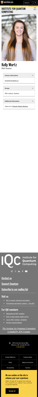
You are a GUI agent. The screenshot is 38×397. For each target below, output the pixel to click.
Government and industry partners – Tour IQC (20, 303)
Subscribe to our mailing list (15, 289)
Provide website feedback (14, 322)
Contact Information (11, 75)
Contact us (7, 278)
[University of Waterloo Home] (7, 3)
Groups (7, 88)
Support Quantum (10, 283)
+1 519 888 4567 (20, 347)
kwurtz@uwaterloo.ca (12, 81)
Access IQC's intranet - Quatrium (16, 320)
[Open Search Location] (35, 3)
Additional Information (12, 101)
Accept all (12, 391)
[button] (28, 3)
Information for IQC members (15, 313)
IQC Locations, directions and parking (18, 300)
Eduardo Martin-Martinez (20, 106)
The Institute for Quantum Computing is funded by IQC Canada (19, 330)
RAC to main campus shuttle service (17, 317)
